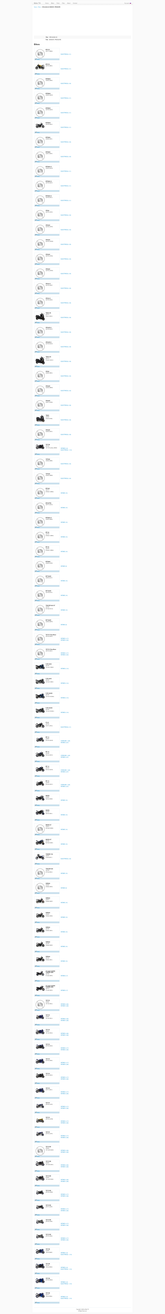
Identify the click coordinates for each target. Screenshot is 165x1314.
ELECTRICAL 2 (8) (66, 288)
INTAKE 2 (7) (64, 976)
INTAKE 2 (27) (65, 742)
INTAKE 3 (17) (65, 638)
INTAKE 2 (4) (64, 448)
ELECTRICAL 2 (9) (66, 215)
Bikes (52, 3)
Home (47, 3)
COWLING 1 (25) (65, 741)
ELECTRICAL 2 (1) (66, 54)
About (68, 3)
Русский (126, 3)
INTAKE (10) (64, 493)
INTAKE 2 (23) (65, 640)
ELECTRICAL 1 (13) (66, 450)
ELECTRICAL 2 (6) (66, 83)
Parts (58, 3)
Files (63, 3)
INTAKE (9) (64, 566)
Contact (75, 3)
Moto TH (37, 3)
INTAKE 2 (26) (65, 1004)
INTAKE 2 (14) (65, 668)
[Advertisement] (82, 23)
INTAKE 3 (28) (65, 1006)
